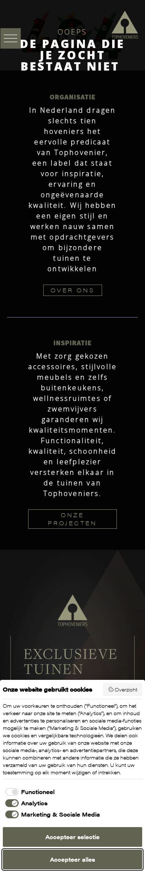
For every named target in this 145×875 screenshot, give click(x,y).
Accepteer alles (72, 859)
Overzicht (126, 689)
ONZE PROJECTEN (72, 519)
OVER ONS (73, 290)
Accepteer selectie (72, 837)
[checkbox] (29, 792)
